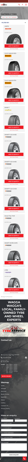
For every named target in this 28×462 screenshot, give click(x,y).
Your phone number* (6, 423)
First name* (4, 418)
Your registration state (7, 437)
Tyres (2, 385)
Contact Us (4, 405)
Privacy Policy (5, 408)
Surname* (17, 418)
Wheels (3, 388)
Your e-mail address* (6, 428)
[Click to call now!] (19, 5)
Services (3, 391)
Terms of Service (23, 452)
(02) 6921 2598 (7, 358)
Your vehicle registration (7, 432)
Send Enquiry (14, 455)
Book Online (5, 394)
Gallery (3, 403)
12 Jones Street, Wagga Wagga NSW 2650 (10, 355)
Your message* (5, 442)
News (3, 400)
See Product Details (14, 49)
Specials (3, 397)
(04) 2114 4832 (5, 361)
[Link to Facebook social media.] (26, 358)
